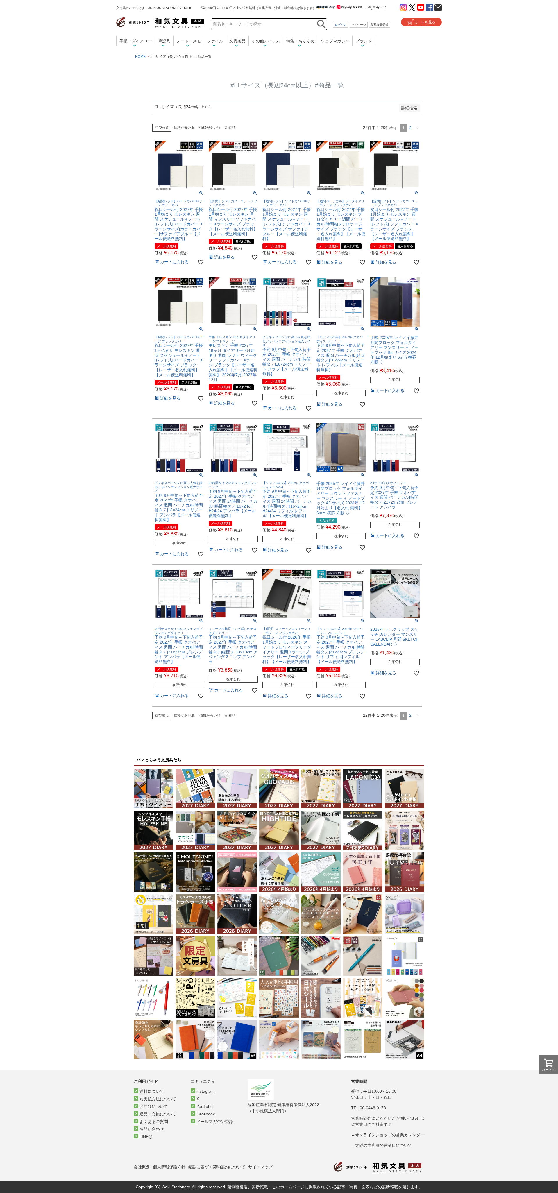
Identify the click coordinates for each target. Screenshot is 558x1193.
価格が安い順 (184, 128)
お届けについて (154, 1106)
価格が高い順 (209, 128)
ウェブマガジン (335, 41)
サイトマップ (260, 1167)
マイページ (358, 24)
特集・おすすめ (300, 41)
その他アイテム (266, 41)
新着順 (230, 128)
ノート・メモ (188, 41)
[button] (418, 128)
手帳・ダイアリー (135, 41)
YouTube (204, 1106)
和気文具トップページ (377, 1167)
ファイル (215, 41)
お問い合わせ (152, 1129)
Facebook (205, 1114)
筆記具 (164, 41)
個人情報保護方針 (169, 1167)
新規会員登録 (379, 24)
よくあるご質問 (154, 1121)
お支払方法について (158, 1099)
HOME (140, 57)
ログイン (340, 24)
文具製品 (237, 41)
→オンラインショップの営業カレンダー (387, 1135)
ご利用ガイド (375, 8)
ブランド (363, 41)
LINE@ (146, 1136)
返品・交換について (158, 1114)
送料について (152, 1091)
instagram (205, 1091)
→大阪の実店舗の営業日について (381, 1145)
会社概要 (142, 1167)
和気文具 (160, 22)
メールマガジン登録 (214, 1121)
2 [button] (410, 128)
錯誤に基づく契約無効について (216, 1167)
